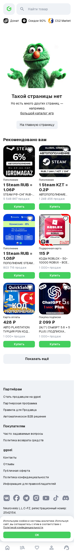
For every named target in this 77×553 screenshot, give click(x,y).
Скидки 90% (37, 21)
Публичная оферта (16, 471)
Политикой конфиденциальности (23, 527)
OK (37, 535)
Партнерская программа (20, 403)
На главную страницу (37, 125)
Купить (19, 206)
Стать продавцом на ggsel (22, 397)
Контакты (9, 457)
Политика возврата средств (23, 440)
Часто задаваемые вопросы (23, 434)
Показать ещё (37, 359)
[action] (51, 548)
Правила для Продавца (20, 410)
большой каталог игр (37, 113)
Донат (14, 21)
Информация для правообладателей (29, 484)
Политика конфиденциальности (26, 477)
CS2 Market (63, 21)
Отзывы (8, 464)
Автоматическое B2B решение (24, 416)
